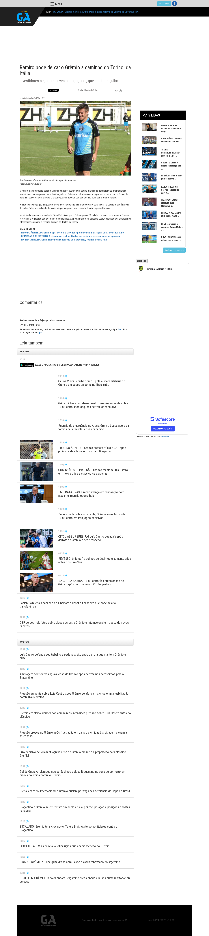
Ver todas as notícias (174, 250)
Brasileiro (141, 261)
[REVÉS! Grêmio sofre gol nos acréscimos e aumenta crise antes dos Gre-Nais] (36, 560)
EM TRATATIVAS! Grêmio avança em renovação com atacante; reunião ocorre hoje (64, 239)
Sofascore (164, 436)
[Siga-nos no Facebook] (174, 3)
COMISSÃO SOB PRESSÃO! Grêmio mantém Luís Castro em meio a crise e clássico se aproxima (70, 236)
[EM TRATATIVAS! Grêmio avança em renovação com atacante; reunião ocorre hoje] (36, 494)
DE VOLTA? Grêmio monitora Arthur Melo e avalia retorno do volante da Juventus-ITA (95, 11)
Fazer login (164, 3)
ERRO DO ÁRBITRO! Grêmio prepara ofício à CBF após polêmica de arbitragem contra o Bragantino (72, 232)
